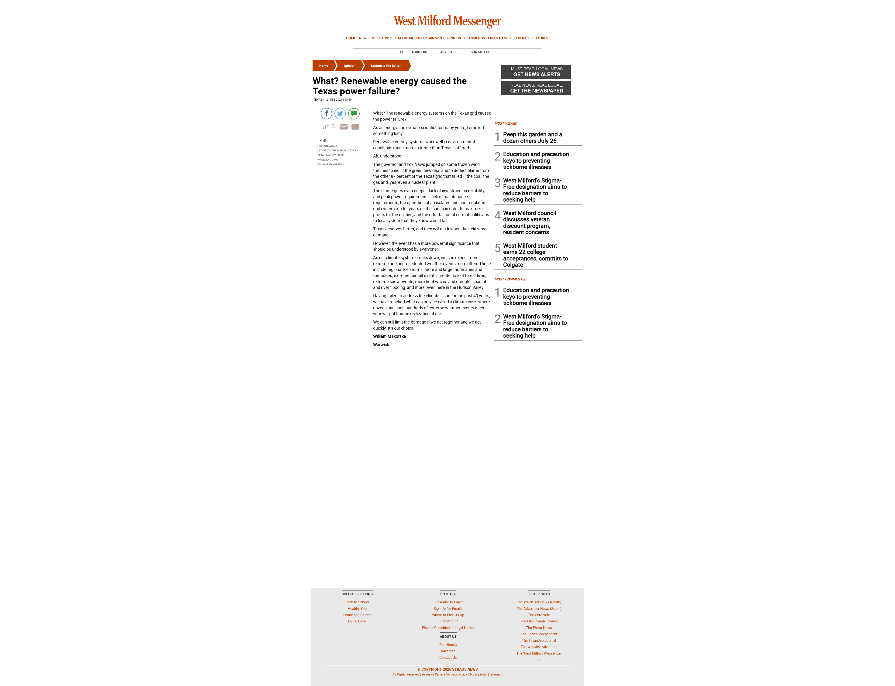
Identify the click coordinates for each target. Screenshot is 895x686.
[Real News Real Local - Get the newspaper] (538, 89)
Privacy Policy (457, 674)
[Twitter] (340, 113)
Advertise (449, 52)
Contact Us (480, 52)
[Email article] (342, 131)
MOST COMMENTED (510, 279)
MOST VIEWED (505, 123)
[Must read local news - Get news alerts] (538, 73)
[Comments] (354, 113)
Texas (317, 99)
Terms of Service (433, 674)
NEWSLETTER (545, 5)
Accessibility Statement (486, 674)
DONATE (571, 5)
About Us (419, 52)
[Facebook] (326, 113)
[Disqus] (402, 408)
